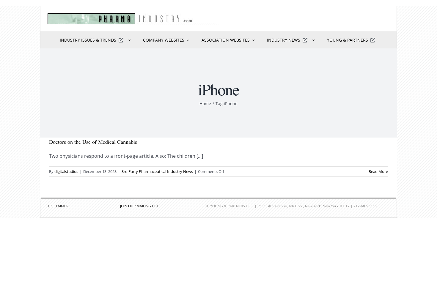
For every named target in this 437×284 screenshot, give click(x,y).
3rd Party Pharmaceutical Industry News (157, 171)
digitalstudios (66, 171)
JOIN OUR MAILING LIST (139, 206)
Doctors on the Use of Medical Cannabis (93, 141)
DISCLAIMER (58, 206)
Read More (378, 171)
